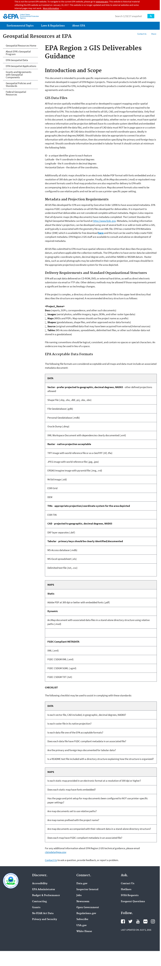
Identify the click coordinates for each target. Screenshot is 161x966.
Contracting (39, 901)
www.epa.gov (102, 1)
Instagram (153, 921)
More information (51, 8)
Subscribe (82, 919)
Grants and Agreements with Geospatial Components (18, 74)
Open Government (87, 907)
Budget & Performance (46, 895)
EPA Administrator (43, 889)
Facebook (123, 921)
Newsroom (82, 901)
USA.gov (81, 925)
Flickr (145, 921)
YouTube (138, 921)
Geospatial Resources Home (21, 45)
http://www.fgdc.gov (104, 221)
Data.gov (81, 883)
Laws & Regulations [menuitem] (53, 25)
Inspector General (87, 889)
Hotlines (126, 889)
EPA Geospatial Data (17, 60)
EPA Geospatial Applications (21, 66)
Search (150, 16)
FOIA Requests (130, 895)
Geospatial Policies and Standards (18, 84)
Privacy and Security (44, 919)
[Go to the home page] (11, 16)
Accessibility (39, 883)
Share (153, 34)
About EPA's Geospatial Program (18, 53)
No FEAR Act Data (43, 913)
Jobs (79, 895)
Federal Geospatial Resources (16, 93)
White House (84, 931)
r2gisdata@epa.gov (55, 852)
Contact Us (141, 34)
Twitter (130, 921)
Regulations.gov (86, 913)
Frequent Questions (133, 901)
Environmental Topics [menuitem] (20, 25)
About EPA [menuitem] (78, 25)
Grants (36, 907)
